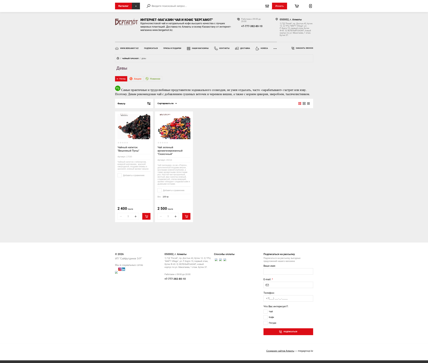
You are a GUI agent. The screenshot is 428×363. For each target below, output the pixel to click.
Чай (271, 311)
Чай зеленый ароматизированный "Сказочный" (170, 151)
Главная (118, 58)
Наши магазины (200, 48)
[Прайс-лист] (308, 103)
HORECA (264, 48)
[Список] (304, 103)
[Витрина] (299, 103)
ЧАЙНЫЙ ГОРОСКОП (130, 58)
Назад (122, 78)
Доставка (245, 48)
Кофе (271, 317)
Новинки (155, 78)
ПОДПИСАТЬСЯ (151, 48)
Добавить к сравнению (133, 175)
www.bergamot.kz (129, 48)
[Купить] (146, 216)
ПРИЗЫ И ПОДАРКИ (172, 48)
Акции (137, 78)
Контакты (224, 48)
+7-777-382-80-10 (251, 26)
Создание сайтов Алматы (280, 350)
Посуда (272, 323)
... (275, 47)
